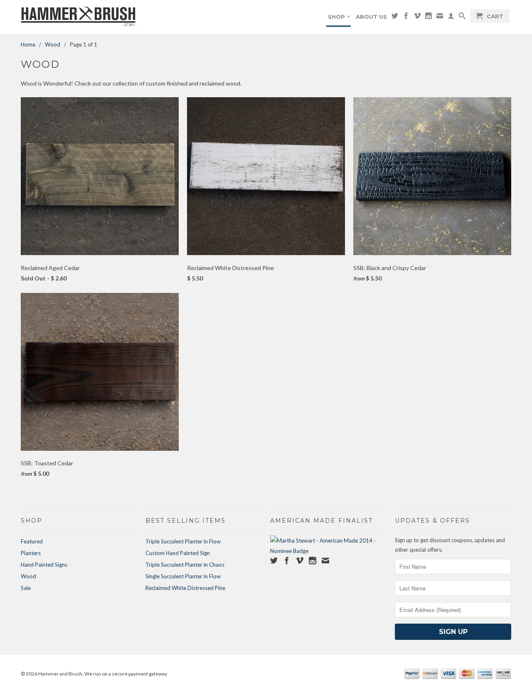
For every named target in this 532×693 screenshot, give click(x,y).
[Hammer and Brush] (79, 17)
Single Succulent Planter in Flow (183, 576)
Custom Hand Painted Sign (177, 553)
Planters (31, 553)
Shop (339, 16)
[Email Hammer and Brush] (439, 17)
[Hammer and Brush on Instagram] (428, 17)
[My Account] (451, 17)
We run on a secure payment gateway (125, 674)
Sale (26, 588)
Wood (28, 576)
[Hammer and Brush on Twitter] (395, 17)
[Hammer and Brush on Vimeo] (417, 17)
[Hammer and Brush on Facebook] (406, 17)
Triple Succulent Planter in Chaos (184, 564)
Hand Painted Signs (44, 564)
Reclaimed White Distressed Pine (185, 588)
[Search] (462, 17)
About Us (371, 16)
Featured (32, 541)
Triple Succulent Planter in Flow (183, 541)
